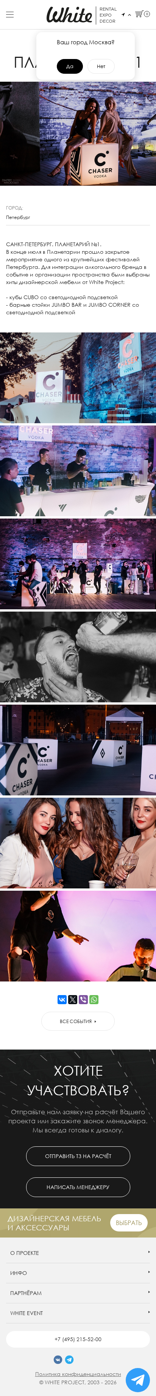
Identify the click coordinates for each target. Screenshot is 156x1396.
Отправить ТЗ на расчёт (78, 1156)
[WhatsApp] (93, 999)
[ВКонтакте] (62, 999)
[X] (72, 999)
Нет (101, 66)
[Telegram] (69, 1359)
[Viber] (83, 999)
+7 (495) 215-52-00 (78, 1339)
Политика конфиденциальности (78, 1374)
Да (69, 66)
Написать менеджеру (78, 1187)
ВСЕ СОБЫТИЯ (76, 1021)
